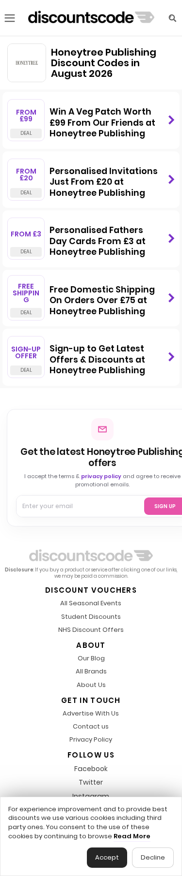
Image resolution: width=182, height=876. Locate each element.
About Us (91, 685)
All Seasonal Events (90, 603)
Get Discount (171, 120)
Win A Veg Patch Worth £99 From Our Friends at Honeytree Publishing (102, 122)
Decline (153, 857)
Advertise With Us (91, 714)
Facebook (91, 768)
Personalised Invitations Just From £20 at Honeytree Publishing (104, 182)
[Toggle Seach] (172, 18)
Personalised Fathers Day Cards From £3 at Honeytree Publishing (98, 241)
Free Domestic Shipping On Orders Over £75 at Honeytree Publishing (102, 300)
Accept (107, 857)
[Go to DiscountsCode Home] (91, 18)
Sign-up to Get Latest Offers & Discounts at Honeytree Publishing (97, 359)
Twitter (91, 782)
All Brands (91, 672)
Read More (132, 836)
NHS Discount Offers (91, 630)
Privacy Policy (90, 740)
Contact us (91, 727)
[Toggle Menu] (9, 18)
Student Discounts (91, 617)
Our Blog (91, 659)
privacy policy (101, 476)
